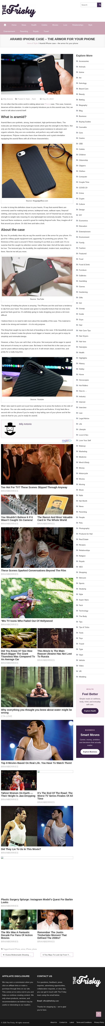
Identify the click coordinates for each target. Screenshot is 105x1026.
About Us (53, 1022)
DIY (80, 215)
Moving (82, 484)
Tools (81, 633)
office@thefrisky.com (51, 1001)
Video (81, 666)
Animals (82, 67)
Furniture (82, 270)
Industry (82, 396)
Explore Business (90, 752)
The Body (83, 616)
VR (80, 671)
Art (80, 78)
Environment (84, 237)
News (24, 25)
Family (81, 243)
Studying (82, 589)
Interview (82, 407)
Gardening (83, 292)
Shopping (83, 572)
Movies (55, 25)
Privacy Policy (99, 1022)
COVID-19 (83, 188)
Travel (46, 31)
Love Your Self (85, 440)
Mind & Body (84, 462)
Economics (83, 221)
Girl (80, 303)
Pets (81, 523)
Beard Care (83, 89)
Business (82, 116)
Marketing (83, 451)
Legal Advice (84, 418)
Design (82, 210)
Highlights (83, 358)
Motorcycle (83, 473)
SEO (81, 567)
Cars (81, 133)
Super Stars (84, 600)
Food (81, 259)
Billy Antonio (8, 99)
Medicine (82, 457)
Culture (82, 204)
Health (33, 25)
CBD (81, 144)
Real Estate (83, 539)
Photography (84, 528)
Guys (81, 319)
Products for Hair (86, 534)
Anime (81, 72)
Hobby (81, 369)
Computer (83, 177)
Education (83, 226)
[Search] (99, 5)
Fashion (82, 248)
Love (65, 25)
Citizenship (83, 160)
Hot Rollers (83, 385)
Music (81, 490)
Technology (83, 611)
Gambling (83, 281)
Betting (82, 100)
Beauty (82, 94)
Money (82, 468)
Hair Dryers (83, 336)
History (82, 363)
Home (14, 25)
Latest (72, 1022)
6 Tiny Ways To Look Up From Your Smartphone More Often (58, 955)
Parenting (24, 31)
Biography (83, 105)
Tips (80, 622)
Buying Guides (85, 122)
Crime (81, 193)
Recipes (82, 545)
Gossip (82, 308)
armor (23, 949)
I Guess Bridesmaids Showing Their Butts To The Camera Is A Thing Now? (19, 955)
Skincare (82, 578)
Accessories (84, 61)
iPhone (47, 104)
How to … (83, 391)
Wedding (82, 677)
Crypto (81, 199)
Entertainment (9, 31)
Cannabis (83, 127)
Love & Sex (83, 435)
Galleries (82, 276)
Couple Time (84, 182)
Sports (81, 583)
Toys (81, 638)
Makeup (82, 446)
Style (90, 25)
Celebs (44, 25)
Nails (81, 495)
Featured (82, 254)
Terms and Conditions (84, 1022)
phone (34, 949)
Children (82, 155)
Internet (82, 402)
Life (80, 424)
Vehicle (82, 660)
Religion (82, 556)
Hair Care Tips (85, 330)
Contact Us (63, 1022)
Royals (36, 31)
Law (80, 413)
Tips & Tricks (84, 627)
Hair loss (82, 341)
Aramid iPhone (14, 949)
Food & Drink (84, 265)
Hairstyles (83, 347)
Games (82, 287)
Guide (81, 314)
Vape (81, 655)
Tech (34, 99)
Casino (82, 138)
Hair (80, 325)
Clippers (82, 166)
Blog (81, 111)
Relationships (77, 25)
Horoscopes (84, 380)
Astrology (83, 83)
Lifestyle (82, 429)
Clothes (82, 171)
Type (81, 649)
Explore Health (90, 711)
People (82, 517)
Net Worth (83, 501)
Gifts (81, 298)
